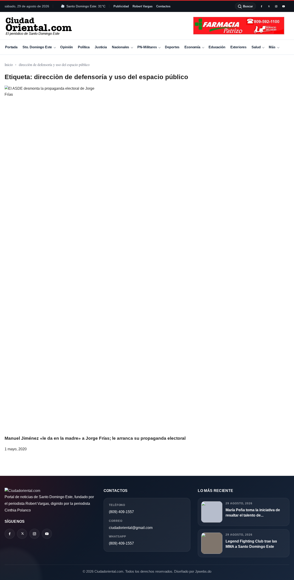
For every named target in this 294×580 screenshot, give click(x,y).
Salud (256, 47)
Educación (217, 47)
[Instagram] (276, 6)
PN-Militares (147, 47)
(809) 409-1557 (121, 512)
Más (272, 47)
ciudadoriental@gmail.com (131, 528)
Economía (192, 47)
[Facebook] (261, 6)
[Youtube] (283, 6)
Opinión (66, 47)
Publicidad (121, 6)
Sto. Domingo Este (37, 47)
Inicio (9, 64)
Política (84, 47)
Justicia (101, 47)
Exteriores (238, 47)
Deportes (172, 47)
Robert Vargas (143, 6)
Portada (11, 47)
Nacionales (120, 47)
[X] (269, 6)
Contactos (163, 6)
